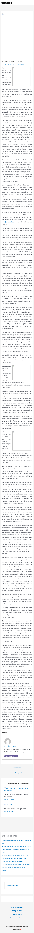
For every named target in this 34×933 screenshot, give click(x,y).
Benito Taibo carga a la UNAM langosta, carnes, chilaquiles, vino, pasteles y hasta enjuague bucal (17, 849)
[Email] (16, 756)
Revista (12, 799)
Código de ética (17, 911)
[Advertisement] (17, 46)
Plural (4, 870)
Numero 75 (7, 811)
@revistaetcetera (12, 885)
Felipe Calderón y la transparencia (15, 809)
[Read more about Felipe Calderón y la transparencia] (15, 805)
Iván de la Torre (10, 746)
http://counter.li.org (8, 222)
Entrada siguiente (17, 773)
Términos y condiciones (17, 918)
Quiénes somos (17, 914)
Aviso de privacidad (17, 907)
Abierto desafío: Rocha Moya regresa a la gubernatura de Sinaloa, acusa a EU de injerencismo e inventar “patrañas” (15, 858)
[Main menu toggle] (31, 3)
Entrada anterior (17, 768)
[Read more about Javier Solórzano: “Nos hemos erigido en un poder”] (17, 789)
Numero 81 (7, 799)
